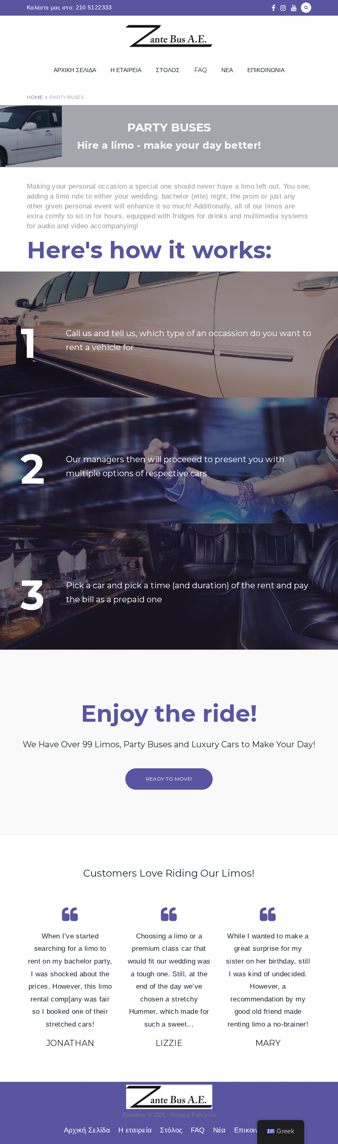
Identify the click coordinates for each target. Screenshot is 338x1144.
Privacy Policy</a (193, 1115)
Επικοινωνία (265, 70)
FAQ (200, 70)
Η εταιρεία (125, 70)
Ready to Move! (169, 779)
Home (35, 97)
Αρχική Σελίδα (75, 70)
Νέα (227, 70)
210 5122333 (94, 7)
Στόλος (168, 70)
